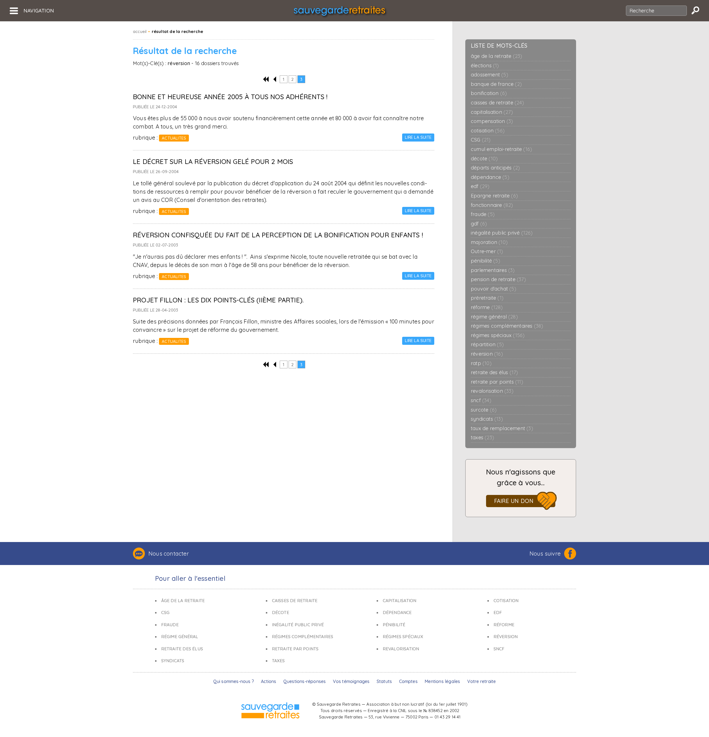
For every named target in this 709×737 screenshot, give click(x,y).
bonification (489, 93)
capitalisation (492, 112)
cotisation (488, 131)
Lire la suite (418, 137)
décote (484, 159)
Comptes (408, 681)
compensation (492, 121)
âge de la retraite (496, 56)
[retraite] (339, 12)
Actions (268, 681)
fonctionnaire (492, 205)
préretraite (487, 298)
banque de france (496, 84)
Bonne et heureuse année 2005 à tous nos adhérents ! (230, 97)
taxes (482, 438)
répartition (487, 344)
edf (480, 186)
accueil (140, 31)
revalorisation (492, 391)
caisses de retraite (497, 103)
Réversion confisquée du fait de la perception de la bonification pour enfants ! (278, 235)
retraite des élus (494, 372)
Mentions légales (442, 681)
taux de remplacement (502, 428)
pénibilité (485, 261)
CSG (481, 140)
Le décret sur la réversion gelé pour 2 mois (213, 161)
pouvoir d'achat (493, 289)
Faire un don (513, 500)
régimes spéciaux (498, 335)
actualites (174, 138)
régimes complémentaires (507, 326)
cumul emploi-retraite (501, 149)
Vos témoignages (351, 681)
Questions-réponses (304, 681)
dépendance (490, 177)
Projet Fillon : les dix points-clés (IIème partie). (218, 300)
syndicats (487, 419)
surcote (484, 410)
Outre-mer (487, 251)
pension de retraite (498, 279)
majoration (489, 242)
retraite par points (497, 382)
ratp (481, 363)
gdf (479, 224)
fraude (483, 214)
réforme (487, 307)
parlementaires (493, 270)
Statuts (384, 681)
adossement (489, 75)
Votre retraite (481, 681)
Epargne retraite (494, 196)
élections (485, 66)
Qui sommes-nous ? (233, 681)
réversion (487, 354)
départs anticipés (495, 168)
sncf (481, 400)
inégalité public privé (502, 233)
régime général (494, 317)
